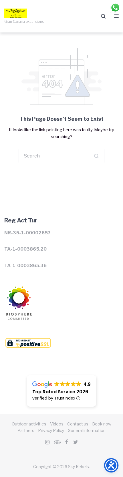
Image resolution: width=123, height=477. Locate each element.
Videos (57, 423)
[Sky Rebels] (18, 290)
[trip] (57, 442)
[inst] (47, 442)
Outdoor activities (29, 423)
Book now (101, 423)
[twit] (76, 442)
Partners (25, 430)
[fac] (66, 442)
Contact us (77, 423)
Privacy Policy (51, 430)
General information (87, 430)
